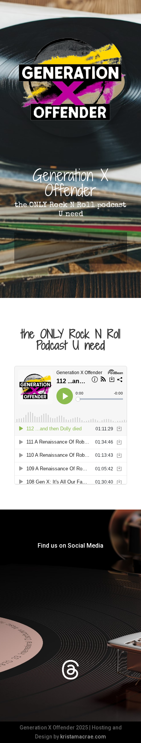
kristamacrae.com (83, 737)
